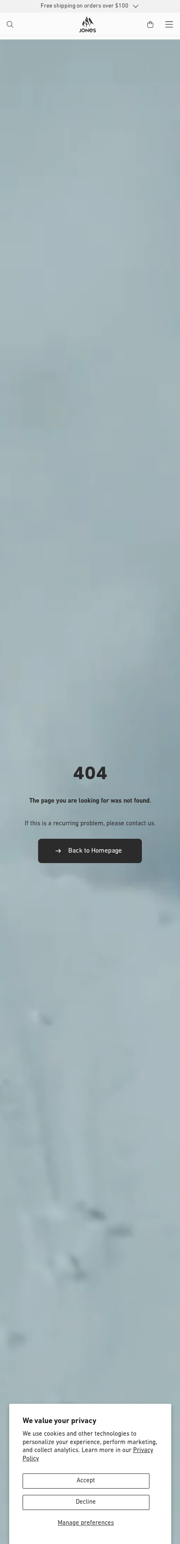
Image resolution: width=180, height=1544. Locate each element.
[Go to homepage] (87, 24)
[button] (11, 25)
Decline (86, 1502)
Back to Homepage (95, 851)
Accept (86, 1481)
